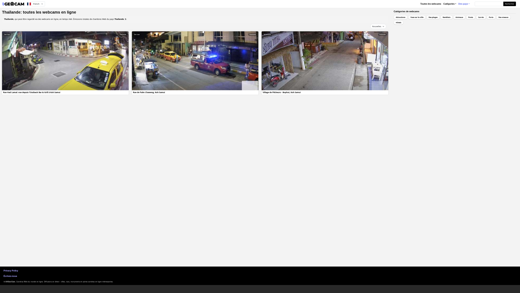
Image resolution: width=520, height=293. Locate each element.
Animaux (459, 17)
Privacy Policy (11, 270)
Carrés (481, 17)
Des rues (7, 34)
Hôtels (398, 22)
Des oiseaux (503, 17)
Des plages (433, 17)
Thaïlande (123, 34)
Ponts (470, 17)
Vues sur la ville (416, 17)
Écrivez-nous (10, 276)
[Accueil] (13, 4)
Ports (491, 17)
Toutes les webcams (430, 4)
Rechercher (509, 4)
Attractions (267, 34)
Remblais (446, 17)
